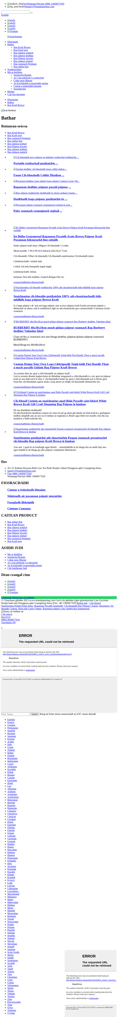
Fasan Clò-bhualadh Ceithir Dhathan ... (39, 175)
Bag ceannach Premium (25, 64)
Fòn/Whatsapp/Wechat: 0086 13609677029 (43, 3)
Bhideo (10, 91)
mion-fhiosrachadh (35, 282)
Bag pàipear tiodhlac (23, 55)
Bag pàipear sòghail (23, 61)
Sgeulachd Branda (22, 75)
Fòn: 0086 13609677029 (19, 473)
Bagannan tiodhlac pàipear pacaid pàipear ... (42, 187)
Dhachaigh (12, 41)
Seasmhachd (20, 89)
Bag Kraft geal (21, 50)
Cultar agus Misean (23, 80)
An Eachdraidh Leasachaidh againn (31, 83)
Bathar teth (82, 603)
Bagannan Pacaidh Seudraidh (48, 606)
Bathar (10, 44)
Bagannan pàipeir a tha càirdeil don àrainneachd (66, 608)
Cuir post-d (6, 614)
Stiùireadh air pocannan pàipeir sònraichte (34, 496)
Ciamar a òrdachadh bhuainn (27, 86)
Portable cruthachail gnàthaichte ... (36, 163)
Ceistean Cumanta (19, 508)
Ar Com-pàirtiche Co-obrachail (29, 77)
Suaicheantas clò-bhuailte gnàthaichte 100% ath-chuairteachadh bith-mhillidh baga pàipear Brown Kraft (58, 298)
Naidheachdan (14, 69)
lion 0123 (5, 617)
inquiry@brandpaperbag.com (40, 6)
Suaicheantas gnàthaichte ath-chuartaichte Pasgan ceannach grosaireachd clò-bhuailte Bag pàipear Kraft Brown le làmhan (60, 439)
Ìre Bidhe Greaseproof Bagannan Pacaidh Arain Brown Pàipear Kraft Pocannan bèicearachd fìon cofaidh (58, 238)
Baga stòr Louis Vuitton (29, 608)
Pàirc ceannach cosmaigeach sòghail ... (38, 210)
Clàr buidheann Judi (17, 568)
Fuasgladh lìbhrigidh (20, 502)
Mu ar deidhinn (14, 72)
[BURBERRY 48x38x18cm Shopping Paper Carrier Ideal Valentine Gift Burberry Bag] (62, 321)
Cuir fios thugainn (16, 94)
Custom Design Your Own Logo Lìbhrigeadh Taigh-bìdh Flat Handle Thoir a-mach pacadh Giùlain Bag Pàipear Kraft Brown (61, 365)
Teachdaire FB (8, 622)
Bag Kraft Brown (22, 47)
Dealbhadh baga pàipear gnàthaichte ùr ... (40, 199)
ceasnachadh (20, 282)
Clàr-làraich (95, 603)
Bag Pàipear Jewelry (23, 58)
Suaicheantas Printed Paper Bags (17, 606)
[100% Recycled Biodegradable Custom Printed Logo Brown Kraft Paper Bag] (62, 290)
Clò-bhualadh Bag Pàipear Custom (81, 606)
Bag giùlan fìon (21, 66)
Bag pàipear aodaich (23, 53)
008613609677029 (10, 619)
